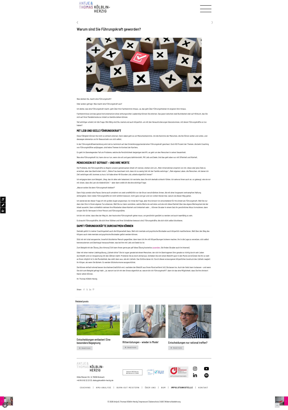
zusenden (156, 247)
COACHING (85, 387)
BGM (163, 387)
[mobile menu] (202, 7)
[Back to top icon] (277, 405)
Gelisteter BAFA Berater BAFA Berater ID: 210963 (132, 372)
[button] (5, 405)
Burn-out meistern (128, 387)
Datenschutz (154, 401)
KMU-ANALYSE (103, 387)
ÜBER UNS (150, 387)
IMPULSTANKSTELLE (182, 387)
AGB (161, 401)
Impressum (143, 401)
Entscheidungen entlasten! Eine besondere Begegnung (93, 341)
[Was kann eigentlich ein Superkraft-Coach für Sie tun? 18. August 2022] (281, 400)
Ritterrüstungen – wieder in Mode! (141, 342)
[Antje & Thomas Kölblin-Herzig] (94, 7)
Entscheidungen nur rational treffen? (187, 342)
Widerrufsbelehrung (173, 401)
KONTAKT (203, 387)
